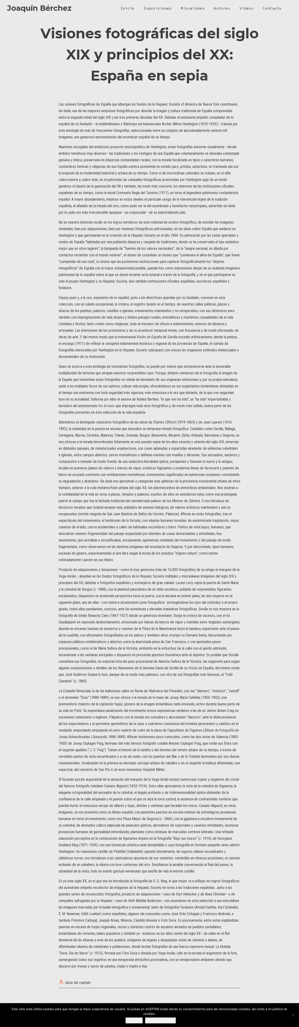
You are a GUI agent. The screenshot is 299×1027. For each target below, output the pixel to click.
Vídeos (246, 8)
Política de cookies (160, 1020)
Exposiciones (158, 8)
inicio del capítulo (78, 982)
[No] (293, 1015)
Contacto (272, 8)
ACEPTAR (134, 1020)
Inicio (127, 8)
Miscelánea (192, 8)
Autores (222, 8)
